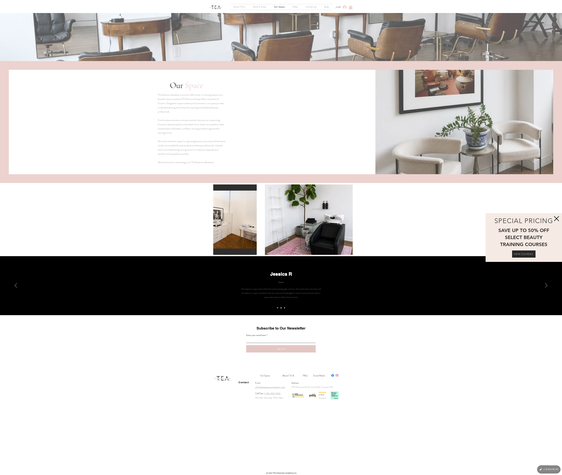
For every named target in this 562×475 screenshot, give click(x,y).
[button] (556, 218)
